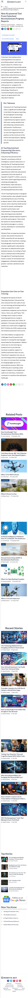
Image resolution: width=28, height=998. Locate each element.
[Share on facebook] (2, 29)
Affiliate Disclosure (19, 989)
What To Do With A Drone (10, 474)
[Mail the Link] (17, 29)
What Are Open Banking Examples (12, 579)
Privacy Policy (7, 989)
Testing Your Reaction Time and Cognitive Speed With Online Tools (11, 911)
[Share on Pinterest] (8, 29)
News (17, 38)
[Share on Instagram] (8, 384)
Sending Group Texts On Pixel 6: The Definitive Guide (17, 865)
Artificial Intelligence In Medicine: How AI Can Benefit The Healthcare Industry (13, 538)
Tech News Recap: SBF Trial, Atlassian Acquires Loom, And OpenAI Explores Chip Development (13, 455)
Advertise (5, 988)
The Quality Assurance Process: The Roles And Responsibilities (9, 914)
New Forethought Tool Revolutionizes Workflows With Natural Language (12, 434)
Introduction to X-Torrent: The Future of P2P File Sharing (17, 873)
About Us (9, 983)
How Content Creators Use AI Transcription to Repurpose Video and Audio (14, 798)
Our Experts (18, 983)
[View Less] (19, 29)
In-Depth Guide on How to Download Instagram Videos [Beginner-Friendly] (11, 918)
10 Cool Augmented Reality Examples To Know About (16, 858)
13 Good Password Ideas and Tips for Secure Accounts (11, 921)
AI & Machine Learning (8, 38)
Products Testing (9, 986)
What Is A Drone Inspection (10, 598)
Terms (23, 988)
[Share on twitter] (5, 29)
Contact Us (15, 988)
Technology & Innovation (8, 35)
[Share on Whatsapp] (11, 29)
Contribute (20, 986)
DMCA (14, 991)
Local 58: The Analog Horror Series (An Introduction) (16, 888)
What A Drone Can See (9, 494)
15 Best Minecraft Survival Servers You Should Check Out (10, 924)
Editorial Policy (9, 985)
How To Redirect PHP (15, 880)
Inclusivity (19, 985)
